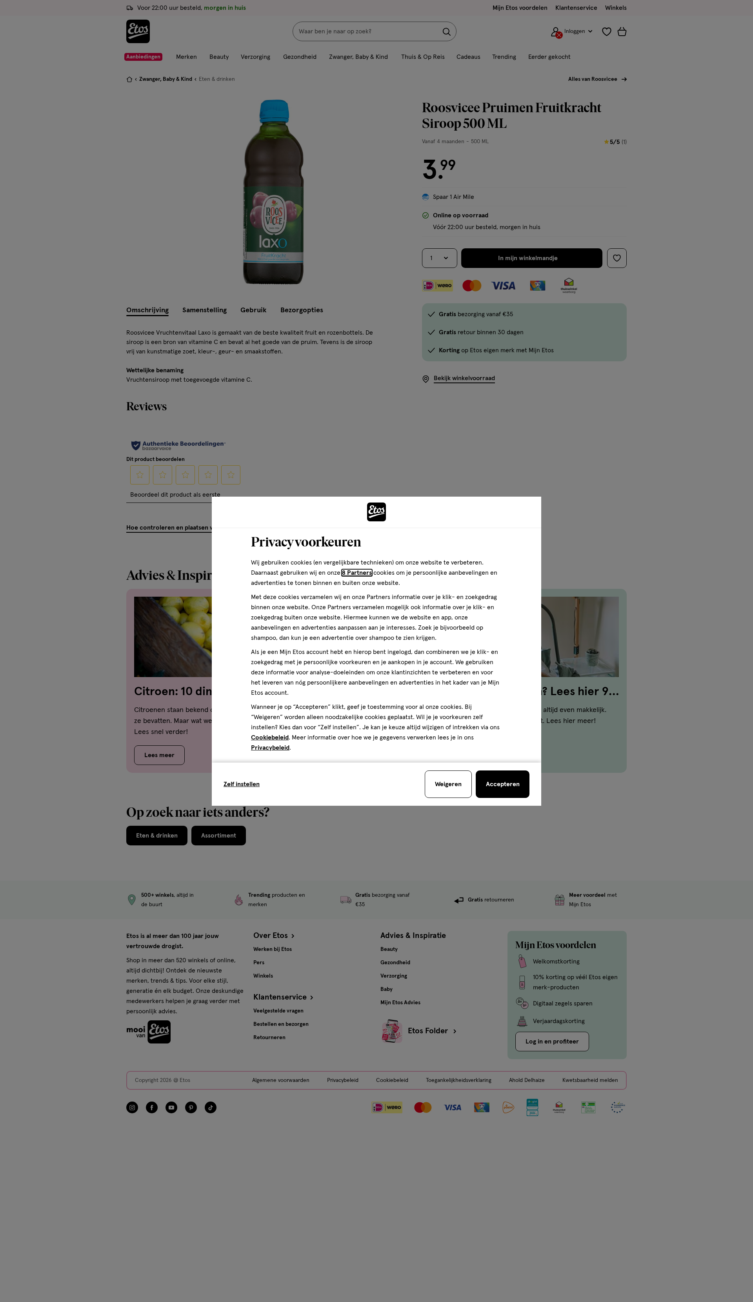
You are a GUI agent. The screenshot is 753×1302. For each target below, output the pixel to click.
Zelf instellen (242, 784)
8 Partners (357, 573)
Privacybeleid (270, 748)
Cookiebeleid (270, 737)
